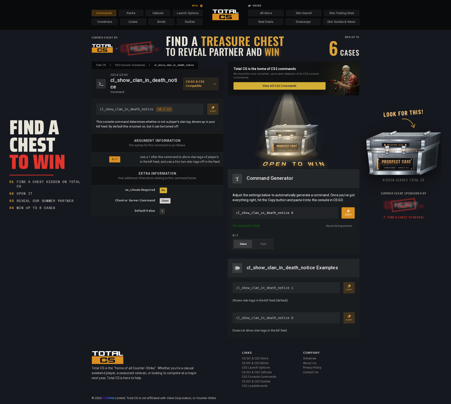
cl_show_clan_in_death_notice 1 (264, 288)
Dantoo (109, 398)
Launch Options (187, 13)
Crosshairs (104, 21)
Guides (190, 21)
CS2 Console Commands (130, 65)
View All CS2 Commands (279, 86)
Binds (161, 21)
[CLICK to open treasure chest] (293, 132)
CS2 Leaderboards (255, 386)
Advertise (309, 358)
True (263, 244)
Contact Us (310, 372)
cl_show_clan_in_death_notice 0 (264, 318)
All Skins (266, 13)
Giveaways (303, 21)
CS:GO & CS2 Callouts (257, 372)
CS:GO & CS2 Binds (255, 363)
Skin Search (304, 13)
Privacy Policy (312, 367)
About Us (309, 363)
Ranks (131, 13)
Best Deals (265, 21)
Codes (133, 21)
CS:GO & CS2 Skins (255, 358)
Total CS (101, 65)
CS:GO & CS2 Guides (256, 381)
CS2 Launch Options (256, 367)
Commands (104, 13)
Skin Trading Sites (341, 13)
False (243, 244)
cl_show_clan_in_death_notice (135, 109)
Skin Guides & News (341, 21)
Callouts (158, 13)
